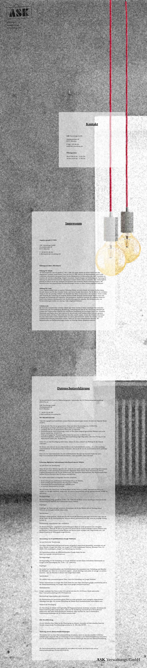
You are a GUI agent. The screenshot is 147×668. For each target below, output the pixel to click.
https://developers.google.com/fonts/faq (90, 582)
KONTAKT (11, 22)
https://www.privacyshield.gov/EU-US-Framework (55, 593)
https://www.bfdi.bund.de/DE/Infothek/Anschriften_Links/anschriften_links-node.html (66, 455)
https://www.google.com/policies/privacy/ (52, 554)
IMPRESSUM (12, 25)
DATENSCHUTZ (14, 28)
